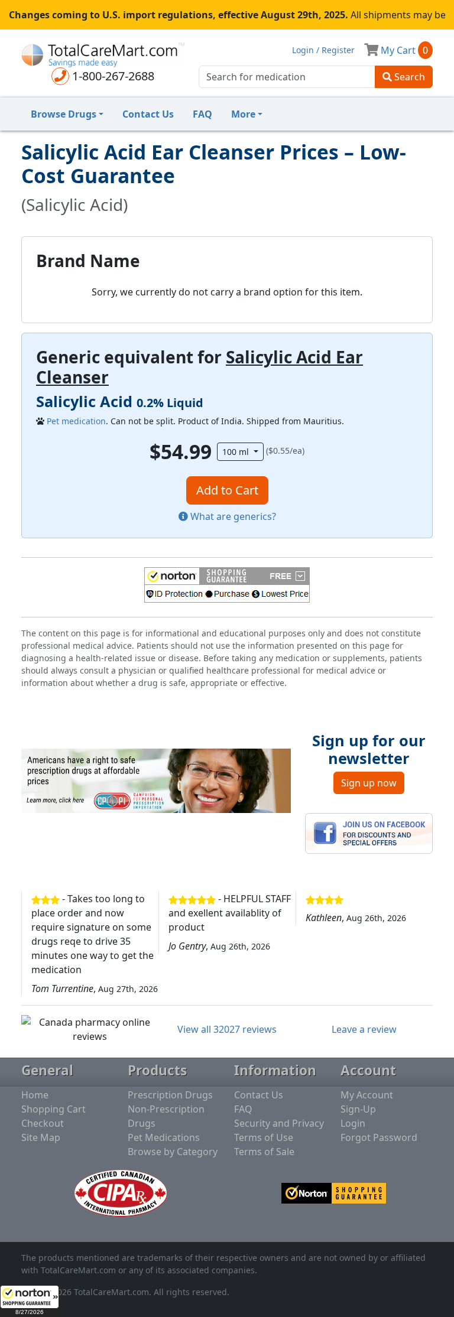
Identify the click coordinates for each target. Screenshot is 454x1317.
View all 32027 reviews (227, 1029)
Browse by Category (173, 1151)
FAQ (202, 114)
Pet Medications (164, 1137)
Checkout (42, 1123)
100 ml (236, 451)
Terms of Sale (264, 1151)
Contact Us (148, 114)
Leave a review (364, 1029)
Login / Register (323, 50)
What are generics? (232, 516)
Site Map (40, 1137)
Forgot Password (378, 1137)
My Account (366, 1094)
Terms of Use (263, 1137)
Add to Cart (227, 490)
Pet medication (76, 421)
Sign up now (369, 782)
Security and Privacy (279, 1123)
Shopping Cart (53, 1109)
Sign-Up (358, 1109)
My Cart (403, 50)
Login (352, 1123)
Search (408, 76)
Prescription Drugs (170, 1094)
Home (34, 1094)
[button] (29, 1301)
